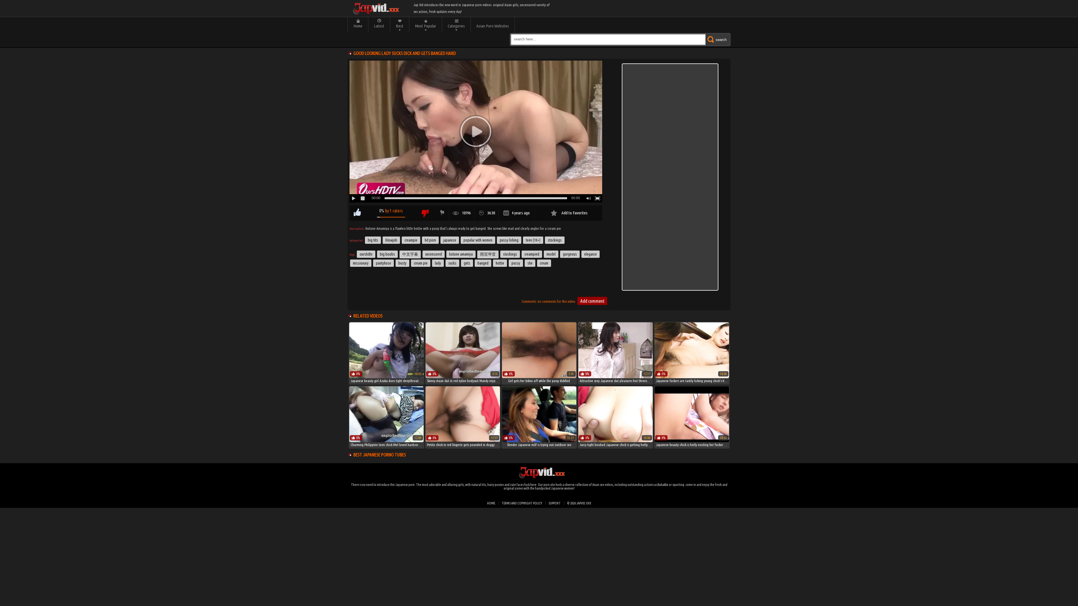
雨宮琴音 (488, 254)
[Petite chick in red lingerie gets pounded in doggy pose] (463, 441)
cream (544, 263)
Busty (402, 263)
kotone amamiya (461, 254)
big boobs (387, 254)
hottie (500, 263)
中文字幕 (410, 254)
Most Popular (425, 26)
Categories (456, 26)
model (551, 254)
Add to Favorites (574, 212)
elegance (590, 254)
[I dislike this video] (425, 213)
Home (357, 26)
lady (438, 263)
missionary (361, 263)
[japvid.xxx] (376, 8)
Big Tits (373, 240)
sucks (452, 263)
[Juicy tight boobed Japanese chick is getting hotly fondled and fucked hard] (615, 441)
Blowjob (391, 240)
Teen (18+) (533, 240)
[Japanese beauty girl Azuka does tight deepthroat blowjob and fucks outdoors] (386, 377)
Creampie (411, 240)
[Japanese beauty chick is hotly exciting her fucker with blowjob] (692, 441)
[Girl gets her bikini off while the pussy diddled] (539, 377)
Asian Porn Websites (492, 26)
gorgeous (570, 254)
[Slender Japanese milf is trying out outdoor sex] (539, 441)
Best (399, 26)
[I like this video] (357, 213)
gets (467, 263)
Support (555, 503)
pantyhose (383, 263)
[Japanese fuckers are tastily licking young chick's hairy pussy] (692, 377)
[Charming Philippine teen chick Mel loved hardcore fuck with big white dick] (386, 441)
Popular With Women (477, 240)
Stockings (555, 240)
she (530, 263)
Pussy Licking (509, 240)
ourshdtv (366, 254)
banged (483, 263)
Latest (379, 26)
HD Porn (430, 240)
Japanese (449, 240)
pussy (515, 263)
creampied (531, 254)
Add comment (592, 301)
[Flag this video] (441, 213)
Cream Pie (421, 263)
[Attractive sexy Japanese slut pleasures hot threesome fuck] (615, 377)
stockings (510, 254)
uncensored (433, 254)
